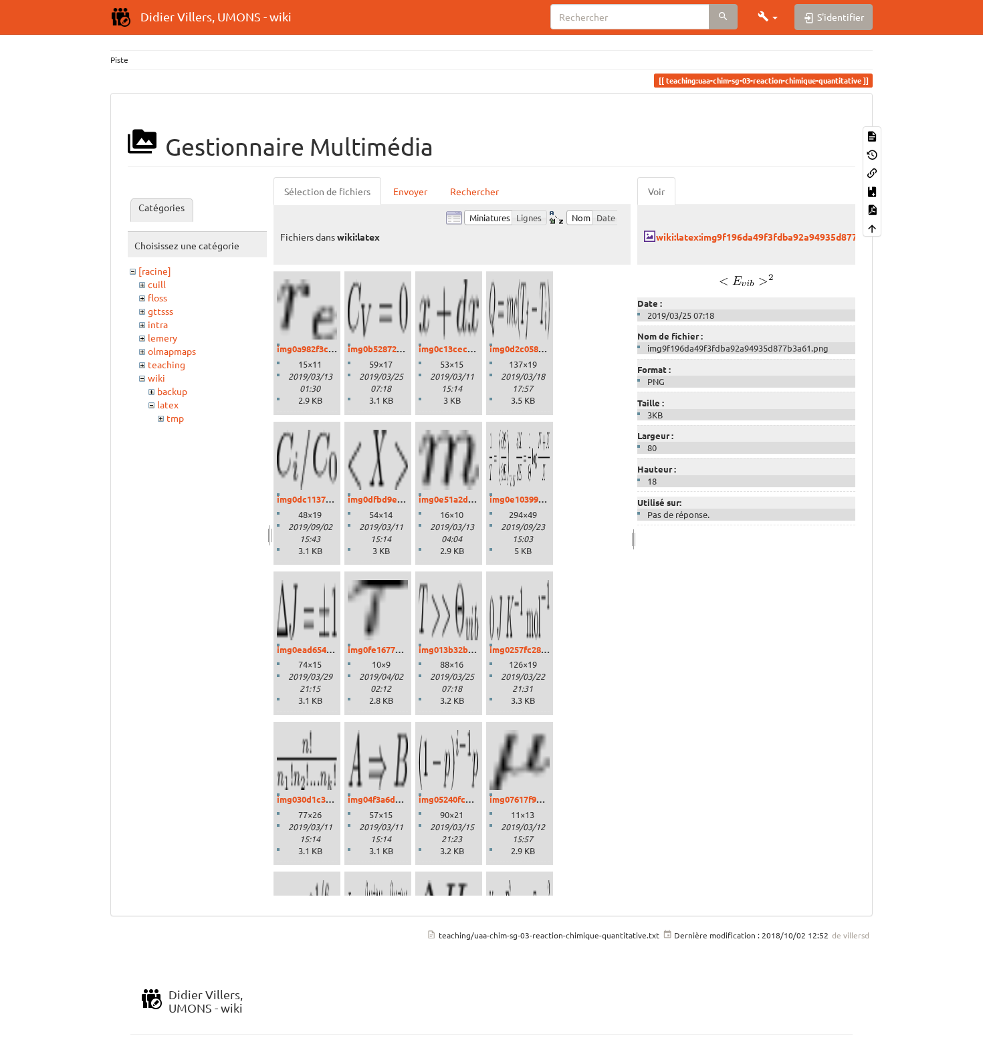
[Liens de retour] (872, 172)
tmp (175, 418)
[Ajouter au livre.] (872, 190)
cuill (157, 284)
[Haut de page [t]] (872, 227)
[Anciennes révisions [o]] (872, 153)
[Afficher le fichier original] (746, 278)
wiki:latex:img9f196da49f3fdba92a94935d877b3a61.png (779, 237)
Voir (656, 191)
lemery (162, 338)
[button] (768, 16)
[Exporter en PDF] (872, 209)
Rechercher (474, 191)
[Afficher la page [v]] (872, 135)
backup (172, 391)
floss (157, 297)
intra (158, 324)
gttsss (160, 311)
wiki (156, 378)
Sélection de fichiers (327, 191)
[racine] (154, 271)
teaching (166, 364)
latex (168, 404)
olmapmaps (172, 351)
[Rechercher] (723, 16)
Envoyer (410, 191)
